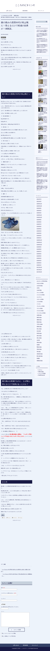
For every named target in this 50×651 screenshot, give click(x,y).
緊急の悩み (39, 346)
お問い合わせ (9, 10)
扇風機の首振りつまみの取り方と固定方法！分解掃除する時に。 (42, 181)
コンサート (39, 296)
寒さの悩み (39, 328)
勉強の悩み (39, 321)
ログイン (40, 369)
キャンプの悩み (40, 292)
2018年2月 (39, 262)
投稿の (41, 371)
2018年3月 (39, 260)
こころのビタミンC (25, 5)
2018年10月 (39, 244)
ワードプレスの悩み (41, 312)
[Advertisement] (16, 78)
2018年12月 (39, 240)
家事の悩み (39, 326)
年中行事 (39, 331)
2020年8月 (39, 208)
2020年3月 (39, 212)
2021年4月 (39, 201)
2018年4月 (39, 258)
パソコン (39, 303)
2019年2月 (39, 235)
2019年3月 (39, 233)
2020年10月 (39, 205)
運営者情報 (25, 10)
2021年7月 (39, 199)
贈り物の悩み (40, 356)
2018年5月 (39, 255)
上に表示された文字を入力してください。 (10, 606)
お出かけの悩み (40, 283)
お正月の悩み (40, 285)
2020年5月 (39, 210)
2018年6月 (39, 253)
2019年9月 (39, 219)
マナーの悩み (40, 308)
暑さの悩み (39, 337)
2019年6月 (39, 226)
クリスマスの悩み (41, 294)
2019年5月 (39, 228)
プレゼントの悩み (41, 306)
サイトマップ (41, 10)
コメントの (41, 373)
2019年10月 (39, 217)
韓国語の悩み (40, 360)
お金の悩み (39, 290)
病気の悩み (39, 342)
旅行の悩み (39, 335)
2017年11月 (39, 269)
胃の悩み (39, 351)
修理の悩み (39, 317)
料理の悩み (39, 333)
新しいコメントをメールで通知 (9, 633)
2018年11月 (39, 242)
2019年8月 (39, 221)
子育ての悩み (40, 324)
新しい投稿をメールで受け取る (9, 636)
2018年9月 (39, 246)
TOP (7, 15)
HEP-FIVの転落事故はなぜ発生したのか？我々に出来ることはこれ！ (42, 46)
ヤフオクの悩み (40, 310)
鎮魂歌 (38, 358)
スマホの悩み (40, 301)
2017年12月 (39, 267)
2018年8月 (39, 249)
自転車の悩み (40, 353)
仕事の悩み (39, 315)
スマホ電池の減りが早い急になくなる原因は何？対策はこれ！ (42, 35)
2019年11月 (39, 215)
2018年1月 (39, 265)
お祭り (38, 287)
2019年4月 (39, 230)
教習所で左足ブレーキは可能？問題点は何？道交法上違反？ (42, 169)
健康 (5, 564)
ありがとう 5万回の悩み (42, 281)
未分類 (38, 340)
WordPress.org (41, 375)
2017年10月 (39, 271)
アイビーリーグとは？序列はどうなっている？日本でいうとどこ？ (42, 163)
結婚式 (38, 344)
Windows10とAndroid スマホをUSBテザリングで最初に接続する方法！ (42, 51)
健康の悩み (3, 37)
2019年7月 (39, 224)
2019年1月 (39, 237)
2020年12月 (39, 203)
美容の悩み (39, 349)
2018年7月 (39, 251)
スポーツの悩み (40, 299)
